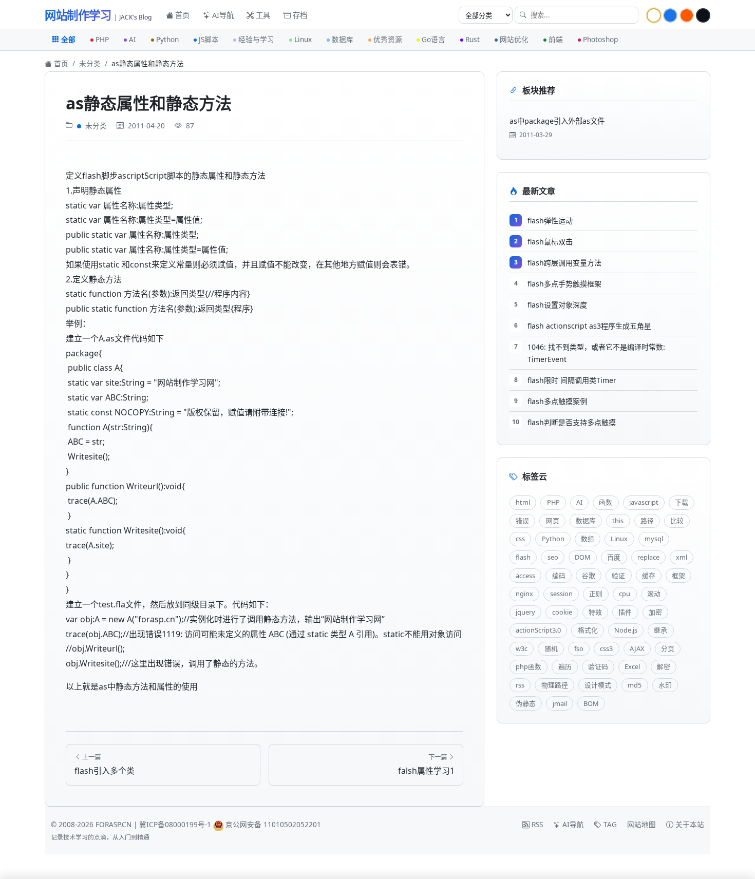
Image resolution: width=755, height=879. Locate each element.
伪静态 (526, 703)
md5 (634, 685)
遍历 (565, 666)
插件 (625, 612)
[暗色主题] (703, 15)
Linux (303, 39)
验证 (618, 575)
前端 (556, 39)
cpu (624, 593)
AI (132, 39)
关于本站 (688, 824)
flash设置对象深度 (557, 305)
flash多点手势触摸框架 (564, 284)
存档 (299, 15)
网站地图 (641, 824)
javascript (643, 502)
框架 (678, 575)
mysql (654, 538)
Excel (632, 666)
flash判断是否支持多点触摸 (571, 422)
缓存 (648, 575)
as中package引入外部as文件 (557, 121)
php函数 (528, 666)
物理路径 (554, 685)
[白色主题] (654, 15)
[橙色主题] (687, 15)
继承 (660, 630)
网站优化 (514, 39)
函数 (605, 502)
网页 (552, 520)
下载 (681, 502)
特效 (595, 612)
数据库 (342, 39)
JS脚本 (209, 39)
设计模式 (597, 685)
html (523, 502)
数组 (587, 538)
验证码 (598, 666)
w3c (521, 648)
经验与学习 (256, 39)
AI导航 (222, 15)
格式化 (588, 630)
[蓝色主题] (670, 15)
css (520, 538)
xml (681, 557)
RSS (536, 824)
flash (523, 557)
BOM (591, 703)
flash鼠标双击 (550, 241)
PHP (102, 39)
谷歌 (588, 575)
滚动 (653, 593)
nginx (524, 593)
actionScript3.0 (538, 630)
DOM (583, 557)
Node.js (625, 630)
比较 (677, 520)
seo (553, 557)
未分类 (90, 63)
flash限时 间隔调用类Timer (571, 380)
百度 (613, 557)
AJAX (637, 648)
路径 (647, 520)
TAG (609, 824)
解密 (663, 666)
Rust (472, 39)
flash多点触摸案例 (557, 401)
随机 (551, 648)
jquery (525, 612)
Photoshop (600, 39)
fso (578, 648)
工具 (262, 15)
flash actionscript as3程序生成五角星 (589, 326)
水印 (665, 685)
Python (167, 39)
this (618, 520)
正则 (595, 593)
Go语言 (433, 39)
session (561, 593)
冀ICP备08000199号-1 (175, 824)
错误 (522, 520)
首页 (181, 15)
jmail (560, 703)
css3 (606, 648)
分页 (667, 648)
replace (648, 557)
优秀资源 (387, 39)
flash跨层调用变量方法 (564, 262)
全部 (68, 39)
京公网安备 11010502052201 (273, 824)
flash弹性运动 (550, 220)
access (525, 575)
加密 (655, 612)
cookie (562, 612)
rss (520, 685)
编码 (558, 575)
